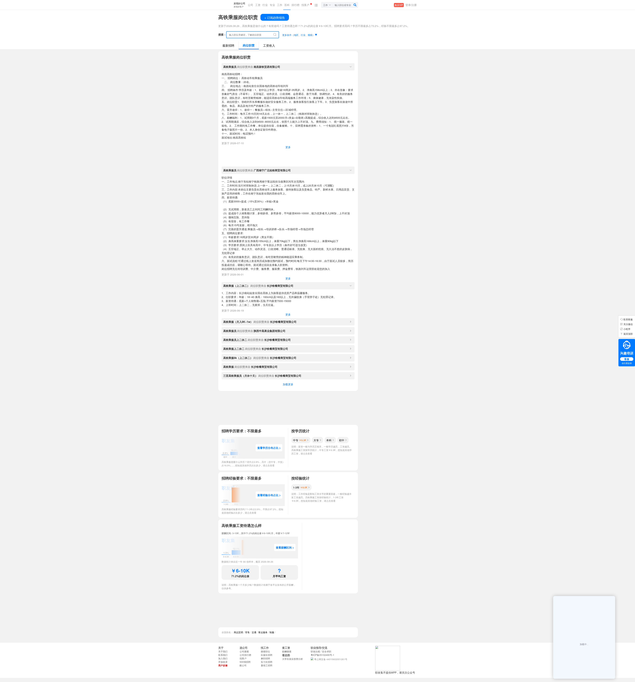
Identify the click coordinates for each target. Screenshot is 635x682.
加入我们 (223, 658)
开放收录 (223, 661)
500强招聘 (245, 661)
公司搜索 (244, 651)
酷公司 (243, 665)
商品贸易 (238, 632)
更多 (288, 147)
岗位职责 (249, 45)
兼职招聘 (265, 658)
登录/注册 (411, 5)
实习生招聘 (266, 661)
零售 (247, 632)
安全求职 (326, 651)
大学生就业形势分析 (292, 659)
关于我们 (223, 651)
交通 (254, 632)
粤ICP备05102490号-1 (322, 655)
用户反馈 (223, 665)
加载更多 (288, 384)
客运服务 (263, 632)
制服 (272, 632)
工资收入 (269, 45)
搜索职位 (265, 651)
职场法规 (315, 651)
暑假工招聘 (266, 665)
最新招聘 (228, 45)
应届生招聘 (266, 655)
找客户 (243, 658)
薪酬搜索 (286, 651)
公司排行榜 (245, 655)
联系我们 (223, 655)
